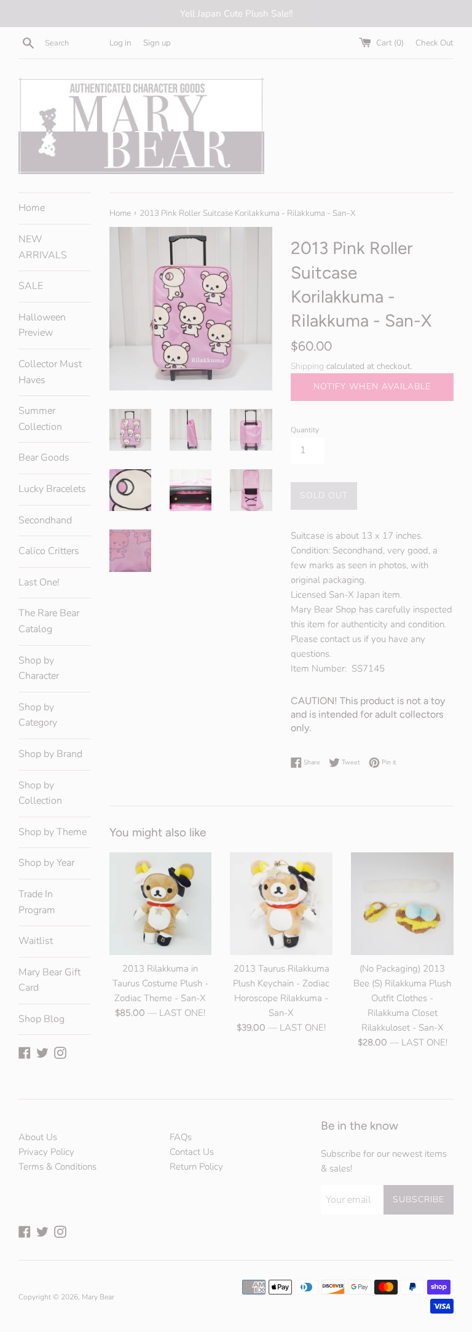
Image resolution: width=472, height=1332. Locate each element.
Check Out (434, 43)
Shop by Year (46, 863)
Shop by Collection (40, 793)
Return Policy (196, 1166)
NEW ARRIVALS (42, 247)
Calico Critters (48, 551)
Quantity (305, 430)
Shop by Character (38, 668)
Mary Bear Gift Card (49, 980)
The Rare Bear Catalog (48, 621)
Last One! (39, 582)
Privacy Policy (46, 1152)
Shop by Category (37, 715)
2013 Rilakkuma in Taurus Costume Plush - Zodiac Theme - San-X (160, 983)
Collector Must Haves (50, 372)
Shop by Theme (52, 832)
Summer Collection (40, 419)
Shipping (307, 366)
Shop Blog (41, 1019)
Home (31, 208)
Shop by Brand (50, 754)
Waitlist (35, 941)
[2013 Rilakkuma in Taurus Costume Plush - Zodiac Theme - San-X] (160, 903)
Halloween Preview (42, 325)
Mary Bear (98, 1297)
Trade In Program (36, 902)
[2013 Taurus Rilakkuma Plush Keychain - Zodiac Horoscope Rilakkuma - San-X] (281, 903)
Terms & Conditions (57, 1166)
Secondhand (45, 520)
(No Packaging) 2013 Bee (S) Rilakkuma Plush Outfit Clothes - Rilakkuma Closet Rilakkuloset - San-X (402, 998)
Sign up (157, 43)
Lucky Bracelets (52, 489)
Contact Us (192, 1152)
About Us (37, 1137)
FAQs (181, 1137)
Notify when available (372, 386)
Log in (120, 43)
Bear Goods (43, 457)
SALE (30, 286)
